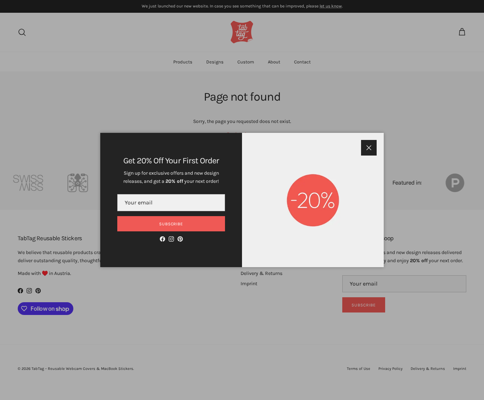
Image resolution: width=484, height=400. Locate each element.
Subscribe (171, 223)
